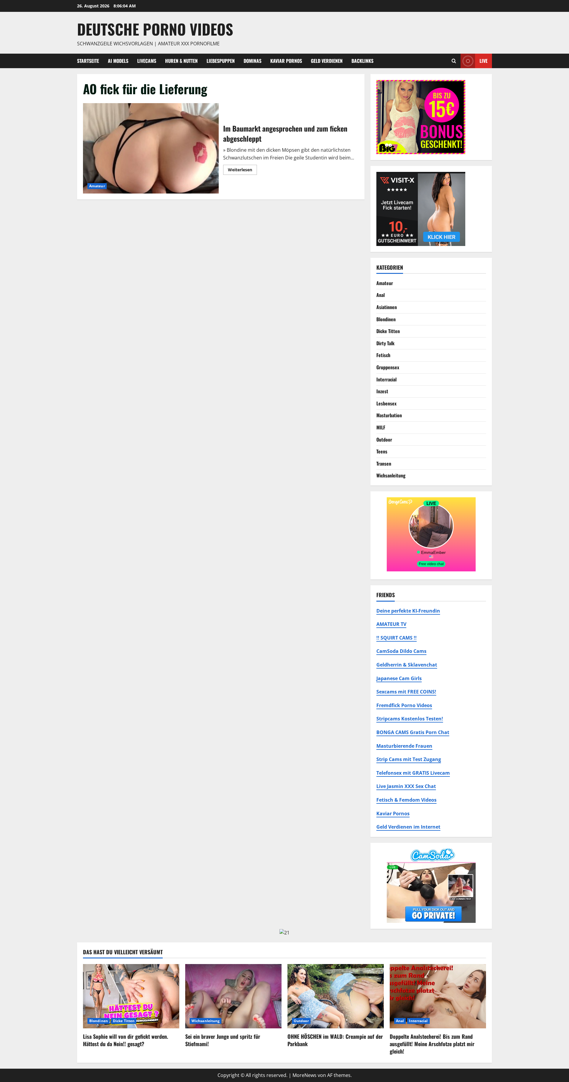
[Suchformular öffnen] (454, 61)
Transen (383, 463)
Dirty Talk (385, 343)
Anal (380, 294)
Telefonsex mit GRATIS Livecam (413, 773)
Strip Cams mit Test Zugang (408, 759)
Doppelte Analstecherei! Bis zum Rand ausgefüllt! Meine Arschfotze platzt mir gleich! (432, 1044)
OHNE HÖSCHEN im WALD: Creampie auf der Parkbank (335, 1040)
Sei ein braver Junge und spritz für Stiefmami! (222, 1040)
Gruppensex (387, 367)
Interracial (386, 379)
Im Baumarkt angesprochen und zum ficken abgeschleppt (151, 148)
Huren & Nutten (181, 60)
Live (484, 60)
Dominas (252, 60)
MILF (380, 427)
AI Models (118, 60)
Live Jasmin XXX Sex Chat (406, 786)
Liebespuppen (221, 60)
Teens (381, 451)
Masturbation (389, 415)
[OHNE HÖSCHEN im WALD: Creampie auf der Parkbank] (335, 996)
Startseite (88, 60)
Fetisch (383, 355)
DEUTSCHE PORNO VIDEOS (155, 29)
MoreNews (305, 1075)
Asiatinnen (386, 307)
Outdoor (384, 439)
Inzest (382, 391)
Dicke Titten (388, 331)
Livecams (146, 60)
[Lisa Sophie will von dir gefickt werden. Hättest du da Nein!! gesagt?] (131, 996)
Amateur (97, 185)
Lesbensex (386, 403)
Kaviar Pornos (286, 60)
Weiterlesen (242, 171)
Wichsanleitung (390, 475)
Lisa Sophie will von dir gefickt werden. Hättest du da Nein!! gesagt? (125, 1040)
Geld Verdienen (327, 60)
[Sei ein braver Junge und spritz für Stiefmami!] (233, 996)
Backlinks (362, 60)
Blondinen (386, 319)
